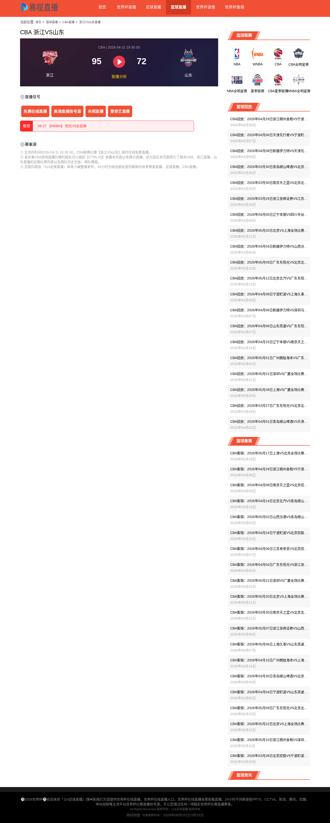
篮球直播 (178, 7)
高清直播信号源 (67, 111)
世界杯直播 (126, 7)
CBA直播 (68, 22)
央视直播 (95, 111)
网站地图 (133, 815)
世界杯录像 (205, 7)
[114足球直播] (44, 7)
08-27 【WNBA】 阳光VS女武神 (62, 126)
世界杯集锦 (234, 7)
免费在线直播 (35, 111)
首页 (102, 7)
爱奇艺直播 (120, 111)
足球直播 (153, 7)
